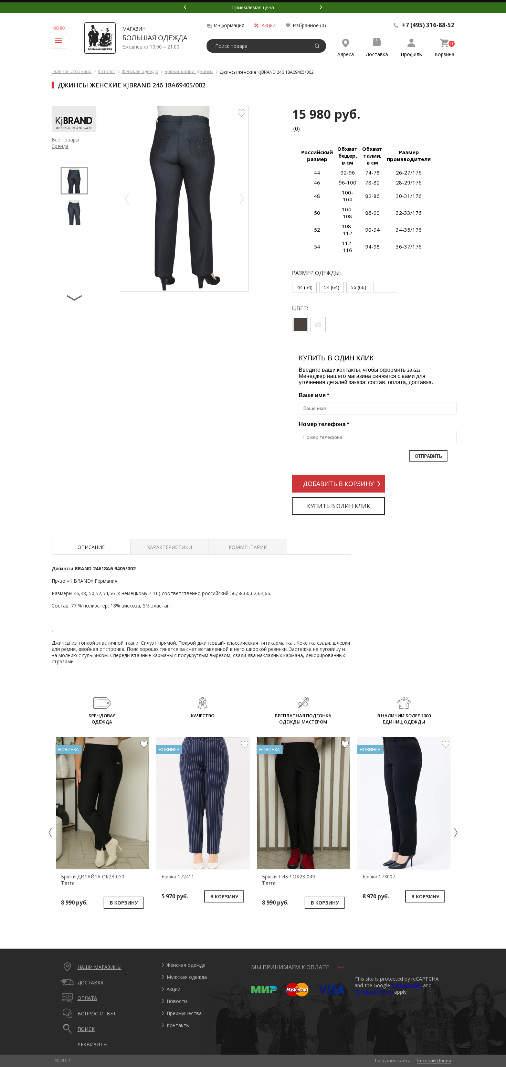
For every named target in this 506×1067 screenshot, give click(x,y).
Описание (91, 547)
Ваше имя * (314, 395)
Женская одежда (140, 71)
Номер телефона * (324, 424)
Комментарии (248, 547)
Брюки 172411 (177, 876)
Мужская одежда (187, 977)
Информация (229, 25)
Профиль (411, 54)
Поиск (86, 1029)
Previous (185, 7)
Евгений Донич (434, 1060)
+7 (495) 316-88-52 (428, 25)
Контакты (178, 1025)
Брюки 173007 (378, 876)
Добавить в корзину (338, 483)
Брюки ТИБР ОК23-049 (288, 879)
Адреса (345, 54)
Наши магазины (99, 967)
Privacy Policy (406, 985)
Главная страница (72, 71)
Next (321, 7)
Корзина (444, 54)
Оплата (87, 998)
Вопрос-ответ (96, 1013)
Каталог (106, 71)
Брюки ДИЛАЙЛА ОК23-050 (92, 879)
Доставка (377, 54)
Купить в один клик (338, 506)
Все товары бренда (65, 142)
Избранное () (309, 25)
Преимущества (184, 1013)
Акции (268, 25)
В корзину (124, 902)
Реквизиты (92, 1044)
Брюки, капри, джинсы (189, 71)
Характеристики (169, 547)
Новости (177, 1001)
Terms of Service (374, 992)
